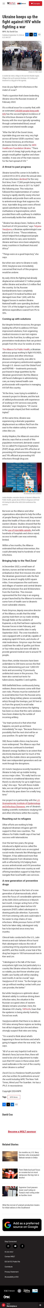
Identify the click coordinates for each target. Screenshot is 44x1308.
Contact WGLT (10, 1257)
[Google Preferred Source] (22, 1225)
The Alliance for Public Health (16, 349)
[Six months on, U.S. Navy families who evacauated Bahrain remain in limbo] (10, 1156)
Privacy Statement (12, 1272)
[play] (3, 1305)
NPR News (14, 1097)
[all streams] (41, 1305)
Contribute (9, 1267)
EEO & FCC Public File (12, 1262)
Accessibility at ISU (12, 1277)
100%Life (26, 1009)
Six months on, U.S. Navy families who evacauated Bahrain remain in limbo (29, 1155)
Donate (36, 3)
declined (23, 179)
